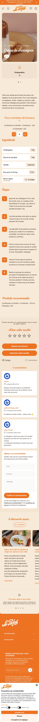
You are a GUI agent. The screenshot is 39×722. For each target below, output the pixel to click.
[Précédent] (3, 2)
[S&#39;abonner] (30, 670)
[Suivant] (36, 2)
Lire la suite (8, 580)
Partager (7, 360)
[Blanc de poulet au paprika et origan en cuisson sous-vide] (16, 538)
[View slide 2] (21, 82)
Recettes (11, 45)
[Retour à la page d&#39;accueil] (5, 45)
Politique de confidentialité (12, 503)
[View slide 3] (21, 608)
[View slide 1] (18, 82)
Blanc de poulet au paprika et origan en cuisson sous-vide (16, 550)
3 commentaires (32, 360)
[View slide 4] (23, 608)
